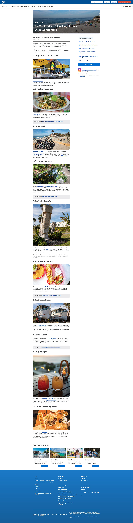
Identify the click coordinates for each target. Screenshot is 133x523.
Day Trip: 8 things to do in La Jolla (49, 196)
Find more (49, 6)
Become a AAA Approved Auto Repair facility (67, 494)
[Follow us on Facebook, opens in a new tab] (82, 492)
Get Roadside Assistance (125, 2)
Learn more (44, 466)
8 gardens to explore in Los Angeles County (89, 60)
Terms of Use (38, 491)
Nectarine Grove (36, 114)
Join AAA (107, 2)
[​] (92, 2)
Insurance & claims (24, 6)
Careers (59, 482)
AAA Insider (82, 76)
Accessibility (37, 486)
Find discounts (41, 6)
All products (4, 6)
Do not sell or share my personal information (44, 480)
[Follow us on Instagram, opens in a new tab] (88, 492)
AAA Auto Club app (62, 485)
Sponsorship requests (62, 489)
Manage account (127, 6)
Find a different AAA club (86, 487)
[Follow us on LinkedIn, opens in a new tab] (95, 492)
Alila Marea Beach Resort (47, 398)
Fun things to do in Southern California (88, 41)
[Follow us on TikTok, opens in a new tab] (82, 495)
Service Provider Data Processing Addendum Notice (44, 483)
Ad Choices (37, 488)
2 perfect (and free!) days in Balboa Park (88, 45)
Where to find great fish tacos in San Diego (51, 295)
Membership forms (62, 500)
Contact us (113, 2)
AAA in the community (62, 480)
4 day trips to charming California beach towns (52, 121)
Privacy (36, 478)
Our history (60, 478)
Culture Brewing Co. (53, 338)
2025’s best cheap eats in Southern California (87, 52)
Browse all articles (89, 64)
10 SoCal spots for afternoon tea (87, 48)
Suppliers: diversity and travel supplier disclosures (66, 503)
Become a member (13, 6)
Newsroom (83, 482)
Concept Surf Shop (37, 154)
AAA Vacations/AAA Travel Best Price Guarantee (43, 494)
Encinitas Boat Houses (43, 325)
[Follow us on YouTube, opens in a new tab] (92, 492)
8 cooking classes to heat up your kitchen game (89, 57)
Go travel (33, 6)
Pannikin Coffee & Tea (38, 81)
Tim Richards (48, 249)
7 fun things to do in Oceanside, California (51, 347)
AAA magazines (84, 480)
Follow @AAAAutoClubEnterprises (89, 70)
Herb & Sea (44, 432)
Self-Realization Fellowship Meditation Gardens (47, 186)
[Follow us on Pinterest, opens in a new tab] (98, 492)
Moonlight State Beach (38, 151)
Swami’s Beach (53, 247)
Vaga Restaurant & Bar (51, 400)
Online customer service (86, 485)
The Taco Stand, (48, 286)
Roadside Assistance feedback (64, 498)
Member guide (61, 487)
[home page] (4, 2)
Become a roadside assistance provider (66, 496)
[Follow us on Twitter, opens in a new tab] (85, 492)
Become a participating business (65, 491)
